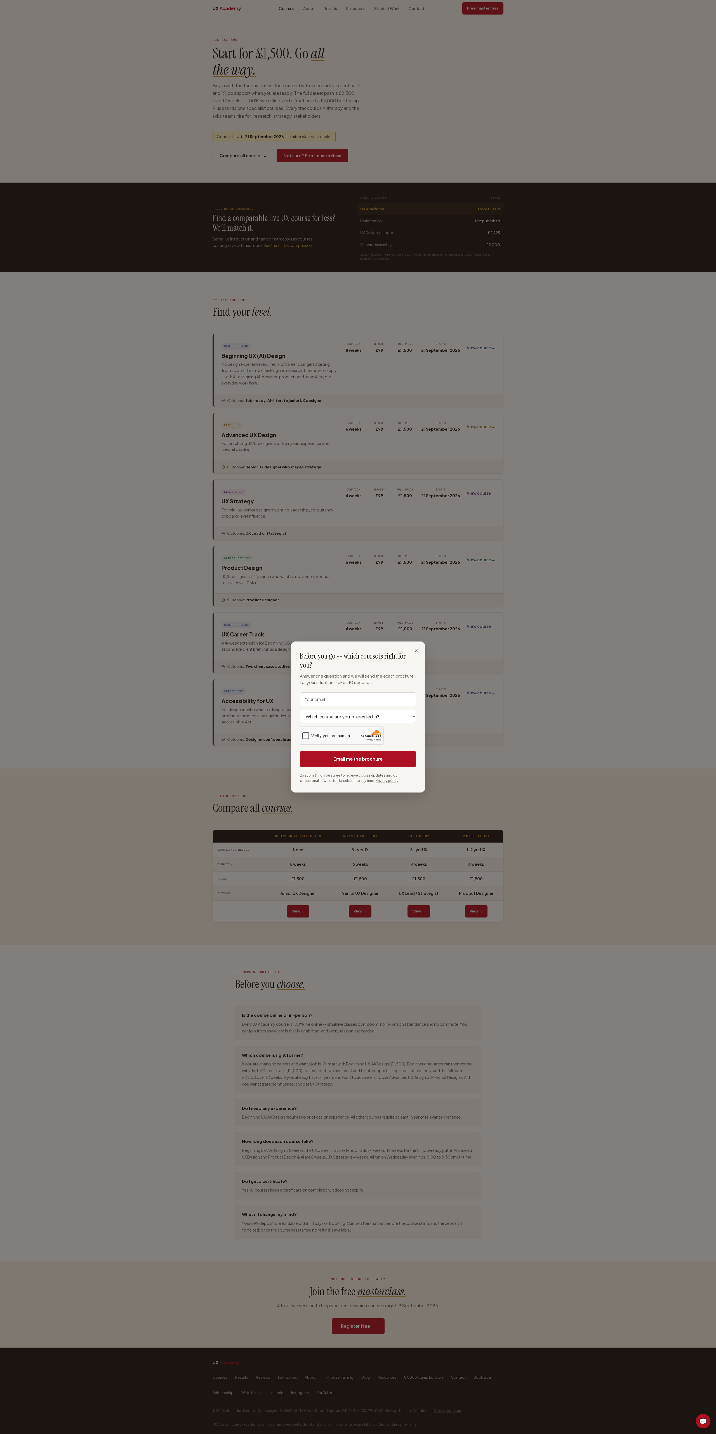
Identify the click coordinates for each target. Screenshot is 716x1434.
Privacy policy (387, 781)
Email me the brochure (358, 759)
